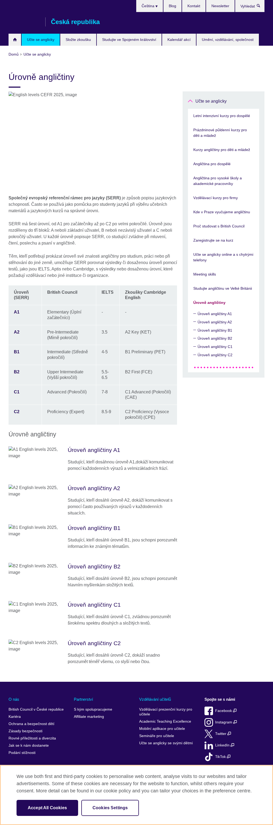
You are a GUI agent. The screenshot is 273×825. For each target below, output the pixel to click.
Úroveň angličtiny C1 (215, 346)
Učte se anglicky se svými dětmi (166, 743)
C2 (16, 411)
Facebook (224, 711)
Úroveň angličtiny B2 (215, 338)
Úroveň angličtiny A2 (215, 322)
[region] (136, 795)
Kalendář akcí (179, 39)
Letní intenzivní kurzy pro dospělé (221, 116)
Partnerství (83, 699)
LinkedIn (223, 745)
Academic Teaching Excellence (165, 721)
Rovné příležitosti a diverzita (32, 738)
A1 (16, 312)
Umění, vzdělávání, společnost (228, 39)
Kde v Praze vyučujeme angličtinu (221, 212)
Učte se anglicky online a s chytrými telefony (223, 257)
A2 (16, 332)
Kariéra (15, 717)
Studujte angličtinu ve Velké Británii (222, 288)
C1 (16, 392)
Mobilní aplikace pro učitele (162, 729)
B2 (16, 372)
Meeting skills (204, 274)
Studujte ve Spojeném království (129, 39)
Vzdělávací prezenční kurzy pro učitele (165, 711)
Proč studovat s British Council (218, 226)
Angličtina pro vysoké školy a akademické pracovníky (217, 181)
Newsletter (220, 6)
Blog (172, 6)
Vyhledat (261, 7)
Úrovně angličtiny (209, 302)
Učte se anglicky (40, 39)
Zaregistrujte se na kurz (213, 240)
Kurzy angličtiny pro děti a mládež (221, 150)
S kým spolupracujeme (93, 709)
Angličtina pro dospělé (212, 164)
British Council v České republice (36, 709)
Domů (15, 40)
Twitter (221, 734)
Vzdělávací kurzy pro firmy (215, 198)
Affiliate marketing (89, 717)
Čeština (148, 6)
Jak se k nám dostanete (29, 745)
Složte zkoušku (78, 39)
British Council (24, 21)
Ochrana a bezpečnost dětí (31, 724)
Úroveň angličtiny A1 (215, 314)
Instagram (224, 722)
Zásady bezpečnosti (25, 731)
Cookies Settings (110, 807)
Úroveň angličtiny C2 (215, 355)
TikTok (221, 757)
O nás (14, 699)
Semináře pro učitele (156, 736)
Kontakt (193, 6)
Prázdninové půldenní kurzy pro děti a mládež (220, 133)
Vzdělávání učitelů (155, 699)
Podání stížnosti (22, 753)
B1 (16, 352)
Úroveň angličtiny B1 (215, 330)
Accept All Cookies (47, 807)
